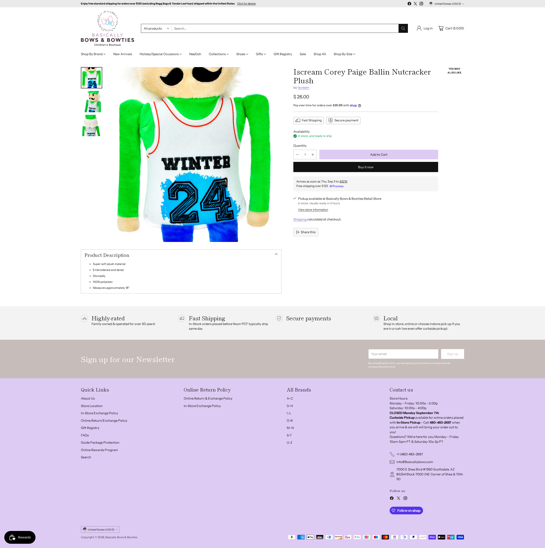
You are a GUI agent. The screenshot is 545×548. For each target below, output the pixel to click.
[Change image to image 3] (91, 125)
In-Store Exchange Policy (99, 413)
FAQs (85, 435)
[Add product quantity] (313, 154)
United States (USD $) (448, 3)
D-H (290, 406)
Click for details (246, 3)
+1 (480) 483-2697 (409, 454)
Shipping (300, 219)
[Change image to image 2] (91, 101)
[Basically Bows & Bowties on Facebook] (409, 4)
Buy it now (366, 167)
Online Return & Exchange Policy (208, 398)
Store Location (92, 406)
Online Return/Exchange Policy (104, 421)
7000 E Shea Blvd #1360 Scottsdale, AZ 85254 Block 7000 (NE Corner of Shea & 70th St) (429, 474)
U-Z (289, 442)
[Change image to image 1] (91, 77)
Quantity (300, 146)
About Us (88, 398)
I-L (289, 413)
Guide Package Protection (100, 442)
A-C (290, 398)
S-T (289, 435)
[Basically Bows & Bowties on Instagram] (421, 4)
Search (86, 457)
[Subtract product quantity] (297, 154)
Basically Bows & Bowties (121, 537)
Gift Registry (90, 428)
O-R (290, 421)
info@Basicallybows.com (414, 462)
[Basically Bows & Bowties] (107, 28)
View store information (313, 209)
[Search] (403, 28)
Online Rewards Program (99, 450)
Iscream (303, 87)
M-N (290, 428)
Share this (308, 232)
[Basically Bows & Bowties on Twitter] (415, 4)
